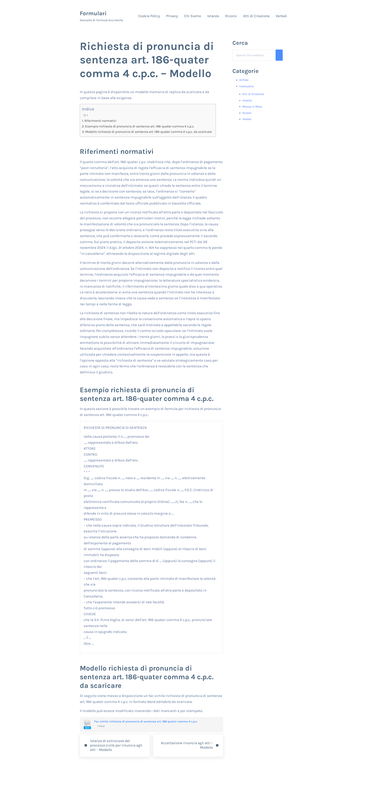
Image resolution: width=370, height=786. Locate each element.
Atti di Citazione (253, 94)
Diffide (243, 80)
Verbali (246, 119)
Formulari (93, 13)
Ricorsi (247, 113)
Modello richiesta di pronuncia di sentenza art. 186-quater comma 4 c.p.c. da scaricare (148, 132)
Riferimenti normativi (100, 121)
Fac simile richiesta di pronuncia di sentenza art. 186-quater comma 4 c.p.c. (146, 721)
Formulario (246, 86)
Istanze (247, 100)
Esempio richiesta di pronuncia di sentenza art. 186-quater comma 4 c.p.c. (139, 126)
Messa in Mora (252, 106)
